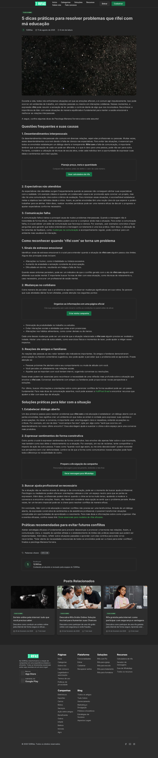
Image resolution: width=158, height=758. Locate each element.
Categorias (65, 2)
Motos (60, 705)
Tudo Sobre (82, 698)
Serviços (61, 708)
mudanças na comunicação (65, 230)
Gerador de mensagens (122, 663)
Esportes (61, 698)
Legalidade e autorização (63, 673)
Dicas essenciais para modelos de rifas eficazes (80, 517)
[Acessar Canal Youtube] (130, 744)
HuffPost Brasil (103, 391)
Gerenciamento (84, 701)
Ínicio (60, 659)
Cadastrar (81, 665)
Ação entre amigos (65, 712)
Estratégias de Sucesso (83, 715)
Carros (60, 701)
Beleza (60, 725)
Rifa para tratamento (105, 669)
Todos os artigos (84, 695)
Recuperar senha (85, 669)
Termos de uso (64, 678)
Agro (60, 732)
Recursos (90, 2)
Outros (60, 718)
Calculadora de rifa (125, 659)
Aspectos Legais (84, 720)
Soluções (78, 2)
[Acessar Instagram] (134, 744)
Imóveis (61, 729)
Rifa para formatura (105, 672)
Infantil (60, 722)
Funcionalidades (84, 659)
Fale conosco (71, 5)
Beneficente (63, 715)
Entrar (80, 662)
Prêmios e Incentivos (86, 711)
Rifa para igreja (103, 662)
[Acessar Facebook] (126, 744)
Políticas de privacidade (63, 683)
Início (54, 2)
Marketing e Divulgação (82, 706)
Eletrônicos (62, 695)
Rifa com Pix (102, 659)
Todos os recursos (124, 672)
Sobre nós (56, 5)
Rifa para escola (103, 665)
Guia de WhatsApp (124, 668)
